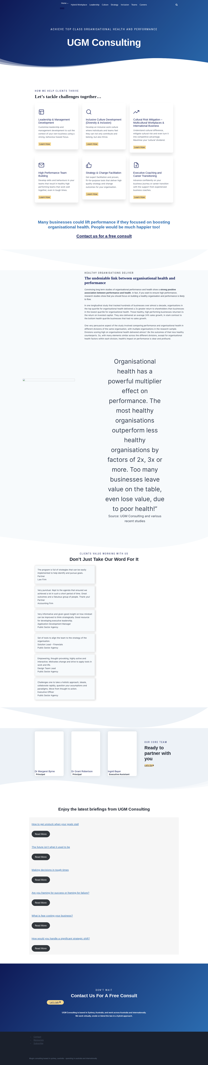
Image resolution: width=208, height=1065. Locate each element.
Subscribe (38, 1043)
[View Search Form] (176, 5)
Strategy (114, 5)
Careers (143, 5)
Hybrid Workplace (79, 5)
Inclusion (125, 5)
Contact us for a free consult (104, 236)
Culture (105, 5)
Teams (134, 5)
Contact (37, 1037)
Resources (39, 1040)
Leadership (94, 5)
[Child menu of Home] (62, 8)
